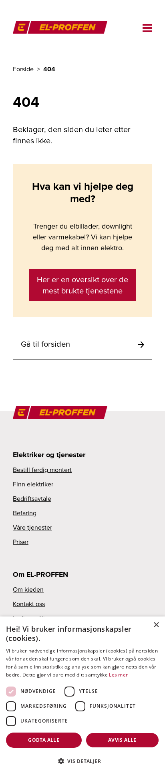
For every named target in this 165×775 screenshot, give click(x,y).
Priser (20, 541)
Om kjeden (28, 589)
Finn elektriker (33, 484)
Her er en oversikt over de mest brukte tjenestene (82, 285)
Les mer (118, 674)
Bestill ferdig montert (42, 469)
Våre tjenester (32, 527)
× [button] (156, 625)
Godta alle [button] (43, 740)
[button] (82, 761)
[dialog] (82, 695)
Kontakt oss (29, 603)
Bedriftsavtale (32, 498)
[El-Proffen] (64, 26)
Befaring (24, 512)
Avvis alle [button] (122, 740)
